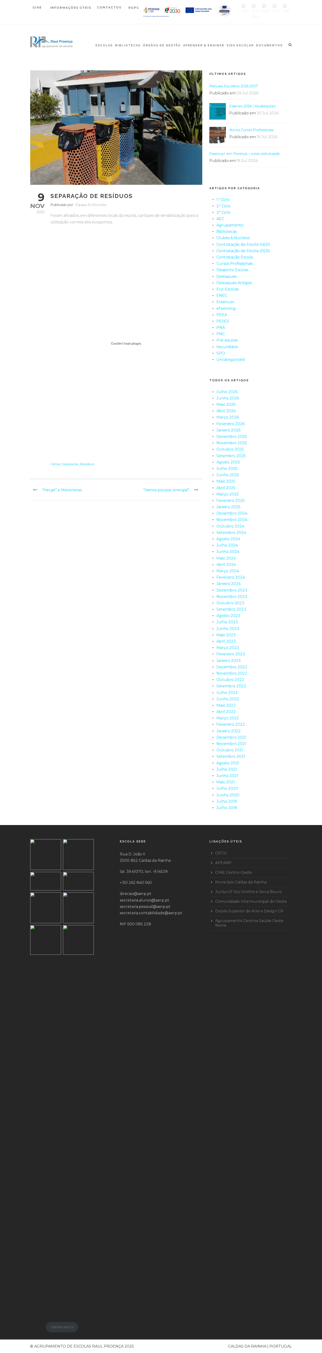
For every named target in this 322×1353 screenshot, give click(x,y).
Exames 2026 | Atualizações (252, 106)
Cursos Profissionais (234, 263)
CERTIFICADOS (62, 1327)
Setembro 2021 (230, 756)
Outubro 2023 (230, 603)
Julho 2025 (227, 468)
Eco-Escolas (227, 289)
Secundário (227, 347)
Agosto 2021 (227, 763)
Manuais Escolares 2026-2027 (233, 86)
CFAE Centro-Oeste (233, 872)
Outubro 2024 (230, 526)
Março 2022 (227, 718)
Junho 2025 (227, 475)
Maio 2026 (225, 404)
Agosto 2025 (228, 462)
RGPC (133, 7)
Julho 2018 (226, 807)
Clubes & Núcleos (233, 238)
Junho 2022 (227, 699)
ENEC (221, 295)
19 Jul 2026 (266, 137)
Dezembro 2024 (231, 513)
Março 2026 (227, 417)
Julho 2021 (226, 769)
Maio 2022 (226, 705)
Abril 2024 (226, 564)
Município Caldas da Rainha (241, 882)
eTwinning (226, 308)
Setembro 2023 (231, 609)
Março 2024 (227, 571)
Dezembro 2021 (231, 737)
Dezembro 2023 (231, 590)
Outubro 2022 (230, 679)
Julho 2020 (227, 788)
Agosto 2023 (228, 615)
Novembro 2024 (231, 519)
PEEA (221, 315)
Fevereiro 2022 (230, 724)
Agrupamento (230, 225)
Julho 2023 (227, 622)
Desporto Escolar (232, 270)
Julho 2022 (227, 692)
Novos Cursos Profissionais (251, 130)
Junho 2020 (227, 795)
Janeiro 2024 (228, 583)
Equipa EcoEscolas (90, 205)
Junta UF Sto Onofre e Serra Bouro (248, 892)
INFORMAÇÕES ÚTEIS (70, 7)
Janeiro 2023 (228, 660)
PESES (222, 321)
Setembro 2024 (231, 532)
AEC (220, 219)
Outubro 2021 (229, 750)
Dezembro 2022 (231, 667)
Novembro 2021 (231, 743)
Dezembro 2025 (231, 436)
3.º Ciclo (223, 212)
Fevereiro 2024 (230, 577)
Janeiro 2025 (228, 507)
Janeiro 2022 (228, 731)
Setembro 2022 (231, 686)
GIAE (38, 7)
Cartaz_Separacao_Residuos (72, 464)
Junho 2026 (227, 398)
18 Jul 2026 (247, 160)
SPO (220, 353)
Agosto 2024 (228, 539)
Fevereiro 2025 (230, 500)
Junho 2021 (227, 775)
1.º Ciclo (223, 199)
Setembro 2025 (231, 456)
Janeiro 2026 (228, 430)
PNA (220, 327)
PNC (220, 334)
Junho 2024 (227, 551)
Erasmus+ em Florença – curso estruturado (244, 154)
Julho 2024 (227, 545)
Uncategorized (230, 359)
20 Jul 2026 (267, 113)
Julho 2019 (226, 801)
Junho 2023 (227, 628)
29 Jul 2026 (247, 93)
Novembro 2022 (231, 673)
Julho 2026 (227, 392)
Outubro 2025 (230, 449)
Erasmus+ (225, 302)
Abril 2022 (226, 711)
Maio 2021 (225, 782)
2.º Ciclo (223, 206)
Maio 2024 (226, 558)
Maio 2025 (225, 481)
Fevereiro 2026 (230, 424)
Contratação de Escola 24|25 (243, 244)
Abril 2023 (226, 641)
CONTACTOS (109, 7)
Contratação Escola (234, 257)
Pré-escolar (227, 340)
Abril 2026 (225, 411)
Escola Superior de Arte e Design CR (249, 911)
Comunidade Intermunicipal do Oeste (251, 901)
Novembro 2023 (231, 596)
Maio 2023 (226, 635)
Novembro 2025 (231, 443)
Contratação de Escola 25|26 (243, 251)
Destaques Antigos (234, 283)
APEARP (223, 863)
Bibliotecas (127, 45)
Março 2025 (227, 494)
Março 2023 (227, 647)
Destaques (226, 276)
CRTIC (221, 853)
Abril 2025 (225, 488)
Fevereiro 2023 (230, 654)
